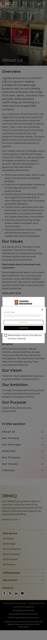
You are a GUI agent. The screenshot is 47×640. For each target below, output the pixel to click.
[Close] (42, 309)
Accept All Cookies (23, 328)
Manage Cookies (23, 322)
